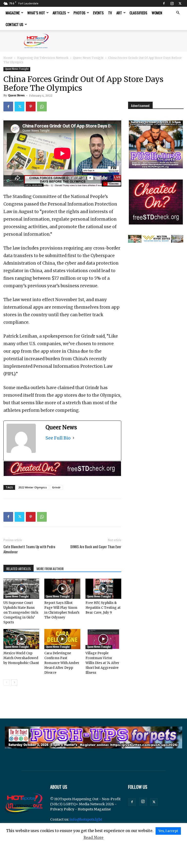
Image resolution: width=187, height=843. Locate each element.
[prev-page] (6, 682)
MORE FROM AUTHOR (50, 568)
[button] (178, 12)
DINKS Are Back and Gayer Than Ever (95, 546)
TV (110, 12)
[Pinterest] (31, 106)
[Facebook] (164, 3)
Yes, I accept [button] (168, 831)
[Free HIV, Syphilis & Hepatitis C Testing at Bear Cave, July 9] (103, 589)
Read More (93, 837)
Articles (59, 12)
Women (157, 12)
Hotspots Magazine (94, 809)
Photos (79, 12)
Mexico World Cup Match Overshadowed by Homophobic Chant (21, 658)
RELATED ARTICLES (18, 568)
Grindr (56, 487)
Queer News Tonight (88, 58)
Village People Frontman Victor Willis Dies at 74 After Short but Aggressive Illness (102, 663)
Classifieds (138, 12)
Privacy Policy (62, 809)
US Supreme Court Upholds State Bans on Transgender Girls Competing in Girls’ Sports (20, 612)
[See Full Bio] (73, 438)
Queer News (16, 95)
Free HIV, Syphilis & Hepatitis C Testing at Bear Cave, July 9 (103, 608)
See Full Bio (58, 438)
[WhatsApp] (42, 106)
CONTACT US (14, 24)
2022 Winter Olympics (32, 487)
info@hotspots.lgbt (86, 819)
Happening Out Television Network (42, 58)
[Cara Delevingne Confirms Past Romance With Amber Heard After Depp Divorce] (62, 639)
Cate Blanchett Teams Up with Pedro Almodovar (29, 549)
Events (98, 12)
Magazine (13, 12)
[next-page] (14, 682)
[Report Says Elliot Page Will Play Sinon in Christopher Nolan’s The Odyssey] (62, 589)
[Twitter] (180, 3)
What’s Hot (36, 12)
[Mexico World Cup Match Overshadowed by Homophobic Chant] (21, 639)
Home (7, 58)
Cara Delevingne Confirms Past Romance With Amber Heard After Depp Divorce (61, 663)
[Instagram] (172, 3)
